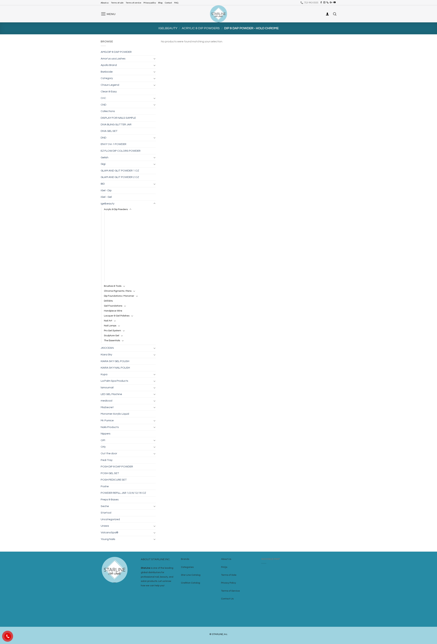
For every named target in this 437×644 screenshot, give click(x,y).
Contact (168, 2)
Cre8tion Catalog (190, 582)
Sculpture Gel (111, 335)
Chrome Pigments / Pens (117, 291)
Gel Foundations (113, 305)
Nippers (105, 433)
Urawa (105, 525)
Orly (103, 446)
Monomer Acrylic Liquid (115, 413)
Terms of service (133, 2)
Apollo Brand (109, 65)
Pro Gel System (112, 330)
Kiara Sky (106, 354)
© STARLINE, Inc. (218, 634)
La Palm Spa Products (114, 380)
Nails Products (110, 427)
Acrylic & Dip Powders (201, 28)
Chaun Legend (110, 85)
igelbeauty (167, 28)
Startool (106, 512)
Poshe (105, 486)
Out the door (109, 453)
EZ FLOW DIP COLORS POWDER (120, 150)
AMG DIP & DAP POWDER (116, 52)
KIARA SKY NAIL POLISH (115, 367)
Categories (187, 567)
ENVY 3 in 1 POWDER (113, 144)
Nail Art (108, 320)
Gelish (104, 157)
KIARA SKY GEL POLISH (115, 361)
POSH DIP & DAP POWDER (117, 466)
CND (103, 104)
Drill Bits (108, 301)
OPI (103, 440)
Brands (185, 559)
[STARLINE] (218, 13)
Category (107, 78)
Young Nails (108, 539)
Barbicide (107, 71)
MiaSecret (107, 407)
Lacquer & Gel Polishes (116, 315)
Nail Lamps (110, 325)
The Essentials (112, 340)
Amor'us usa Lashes (113, 58)
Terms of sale (117, 2)
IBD (103, 183)
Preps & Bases (110, 499)
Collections (108, 111)
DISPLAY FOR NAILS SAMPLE (118, 117)
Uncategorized (110, 519)
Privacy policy (150, 2)
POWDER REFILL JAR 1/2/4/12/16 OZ (123, 492)
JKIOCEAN (107, 348)
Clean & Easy (109, 91)
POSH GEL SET (110, 473)
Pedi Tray (106, 460)
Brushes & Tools (112, 286)
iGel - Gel (106, 197)
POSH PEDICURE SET (114, 479)
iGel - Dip (106, 190)
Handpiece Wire (113, 310)
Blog (160, 2)
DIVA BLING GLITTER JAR (116, 124)
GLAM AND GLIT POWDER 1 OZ (120, 170)
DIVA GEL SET (109, 131)
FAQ (176, 2)
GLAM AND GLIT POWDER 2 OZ (120, 177)
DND (103, 137)
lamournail (107, 387)
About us (105, 2)
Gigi (103, 164)
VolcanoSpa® (109, 532)
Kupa (104, 374)
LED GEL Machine (111, 394)
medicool (106, 400)
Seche (105, 506)
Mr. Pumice (107, 420)
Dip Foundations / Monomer (119, 296)
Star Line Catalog (190, 575)
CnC (103, 98)
